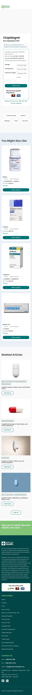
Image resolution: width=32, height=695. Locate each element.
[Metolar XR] (16, 307)
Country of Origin (10, 73)
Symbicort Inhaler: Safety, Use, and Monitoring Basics (13, 461)
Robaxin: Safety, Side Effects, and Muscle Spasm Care (15, 498)
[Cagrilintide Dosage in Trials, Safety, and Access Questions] (16, 408)
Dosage (7, 64)
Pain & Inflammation (20, 381)
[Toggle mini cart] (29, 4)
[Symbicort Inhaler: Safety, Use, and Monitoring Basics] (16, 445)
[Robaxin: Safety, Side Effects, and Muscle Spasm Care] (16, 482)
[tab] (11, 115)
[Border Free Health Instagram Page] (7, 681)
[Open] (3, 2)
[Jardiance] (16, 257)
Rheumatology (6, 384)
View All (16, 512)
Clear (19, 77)
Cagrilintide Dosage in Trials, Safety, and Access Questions (14, 424)
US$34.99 (22, 52)
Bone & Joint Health (7, 381)
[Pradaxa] (16, 210)
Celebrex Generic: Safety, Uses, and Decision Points (16, 388)
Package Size (9, 68)
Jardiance (6, 275)
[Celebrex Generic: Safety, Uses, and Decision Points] (16, 369)
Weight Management (8, 421)
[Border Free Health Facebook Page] (3, 681)
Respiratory (5, 458)
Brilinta (5, 177)
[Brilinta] (16, 160)
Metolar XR (6, 324)
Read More (7, 393)
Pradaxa (5, 227)
